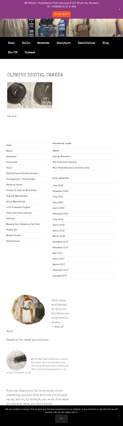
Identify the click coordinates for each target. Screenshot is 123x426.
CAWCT (56, 151)
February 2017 (60, 270)
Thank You (11, 230)
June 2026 (58, 186)
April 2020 (58, 208)
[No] (119, 415)
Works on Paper (14, 185)
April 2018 (58, 231)
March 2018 (59, 236)
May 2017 (57, 253)
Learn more (61, 14)
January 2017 (60, 276)
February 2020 (60, 214)
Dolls (26, 43)
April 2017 (58, 259)
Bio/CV (12, 52)
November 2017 (60, 248)
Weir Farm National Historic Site (71, 168)
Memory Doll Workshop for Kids (23, 224)
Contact (30, 52)
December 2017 (60, 242)
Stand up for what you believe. (27, 340)
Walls (9, 151)
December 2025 (60, 191)
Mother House (13, 235)
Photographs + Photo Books (20, 179)
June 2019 (58, 220)
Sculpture (63, 43)
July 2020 (58, 197)
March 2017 (59, 265)
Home (11, 43)
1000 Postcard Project (18, 207)
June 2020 (58, 203)
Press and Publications (19, 213)
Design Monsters (61, 157)
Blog (105, 43)
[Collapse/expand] (120, 9)
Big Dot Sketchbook (16, 196)
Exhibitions (86, 43)
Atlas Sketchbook (15, 202)
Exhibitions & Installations (22, 174)
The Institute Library (64, 162)
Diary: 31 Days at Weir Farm (21, 190)
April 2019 (58, 225)
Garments (43, 43)
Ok (61, 419)
